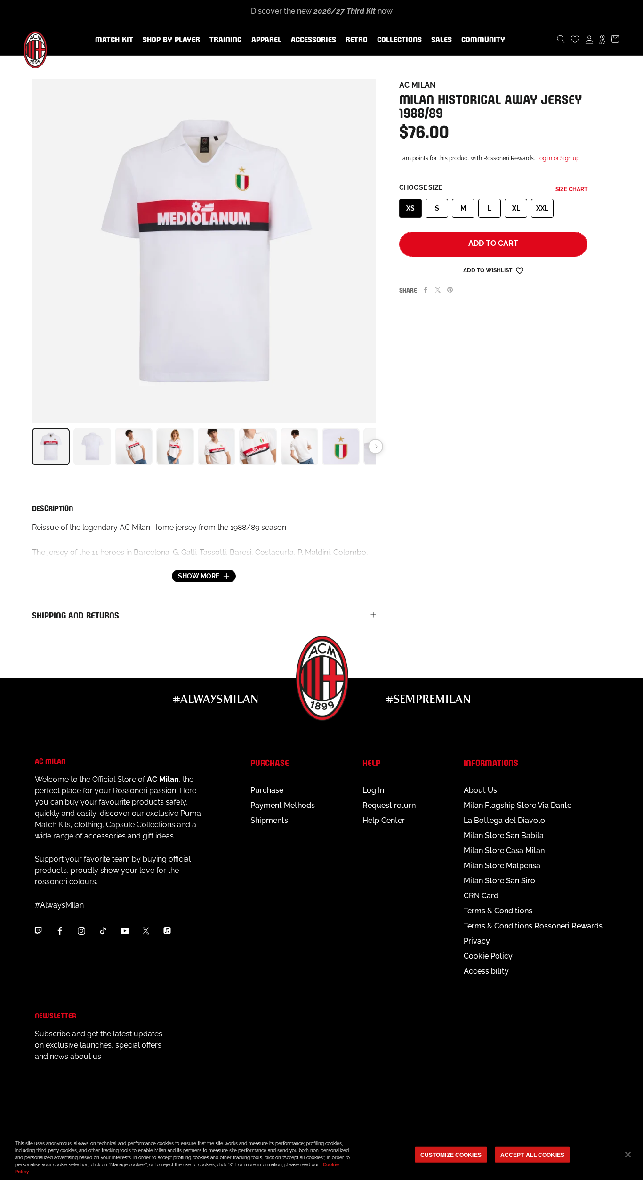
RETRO (355, 40)
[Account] (589, 39)
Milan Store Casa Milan (504, 850)
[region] (321, 1155)
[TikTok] (103, 930)
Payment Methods (282, 805)
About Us (480, 790)
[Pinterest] (450, 290)
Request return (389, 805)
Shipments (269, 820)
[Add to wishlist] (519, 270)
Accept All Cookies (532, 1154)
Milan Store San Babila (504, 835)
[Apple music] (167, 930)
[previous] (32, 446)
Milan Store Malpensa (502, 865)
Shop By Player (171, 40)
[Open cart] (615, 39)
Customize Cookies (451, 1154)
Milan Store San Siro (499, 880)
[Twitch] (38, 930)
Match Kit (112, 40)
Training (224, 40)
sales (439, 40)
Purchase (266, 790)
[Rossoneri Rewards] (602, 39)
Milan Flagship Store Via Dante (517, 805)
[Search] (561, 39)
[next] (375, 446)
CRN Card (481, 895)
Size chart (571, 189)
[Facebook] (425, 290)
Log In (373, 790)
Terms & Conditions (498, 910)
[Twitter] (438, 290)
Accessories (311, 40)
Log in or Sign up (557, 158)
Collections (397, 40)
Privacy (477, 940)
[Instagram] (81, 930)
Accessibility (486, 971)
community (481, 40)
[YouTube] (125, 930)
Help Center (383, 820)
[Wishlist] (575, 39)
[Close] (628, 1154)
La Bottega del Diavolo (504, 820)
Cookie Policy (488, 956)
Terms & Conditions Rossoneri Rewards (533, 925)
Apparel (264, 40)
